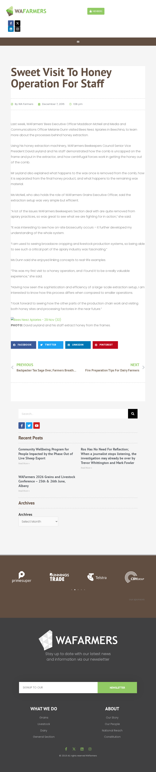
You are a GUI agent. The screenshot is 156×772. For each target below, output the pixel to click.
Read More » (24, 463)
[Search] (133, 413)
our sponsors (137, 599)
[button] (78, 41)
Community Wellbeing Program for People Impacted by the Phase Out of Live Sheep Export (45, 453)
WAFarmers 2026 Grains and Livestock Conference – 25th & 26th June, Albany (46, 481)
